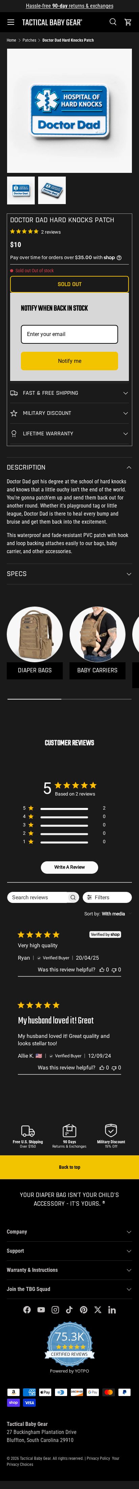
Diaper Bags (35, 670)
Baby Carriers (97, 670)
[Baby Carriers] (97, 634)
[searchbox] (37, 897)
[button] (128, 22)
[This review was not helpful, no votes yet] (114, 969)
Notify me (69, 361)
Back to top (69, 1167)
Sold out (70, 284)
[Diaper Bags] (34, 634)
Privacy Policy (98, 1458)
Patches (29, 40)
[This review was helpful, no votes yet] (102, 969)
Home (11, 40)
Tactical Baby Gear (35, 1458)
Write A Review (69, 867)
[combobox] (108, 913)
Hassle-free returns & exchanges (69, 6)
